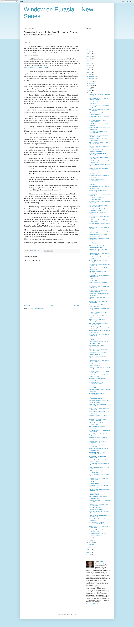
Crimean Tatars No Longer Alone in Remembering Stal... (98, 290)
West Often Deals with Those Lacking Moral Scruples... (98, 146)
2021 (88, 63)
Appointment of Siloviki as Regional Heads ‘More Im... (98, 394)
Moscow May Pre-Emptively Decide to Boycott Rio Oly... (99, 187)
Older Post (76, 305)
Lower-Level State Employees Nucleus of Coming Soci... (99, 490)
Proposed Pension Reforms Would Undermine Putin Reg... (98, 397)
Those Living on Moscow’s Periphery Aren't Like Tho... (98, 449)
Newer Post (27, 305)
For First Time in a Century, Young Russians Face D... (98, 482)
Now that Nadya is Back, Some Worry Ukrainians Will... (98, 169)
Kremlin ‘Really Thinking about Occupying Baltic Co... (97, 379)
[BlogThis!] (47, 251)
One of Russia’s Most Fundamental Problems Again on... (98, 139)
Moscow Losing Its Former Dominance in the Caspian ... (99, 276)
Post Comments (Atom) (37, 308)
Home (52, 305)
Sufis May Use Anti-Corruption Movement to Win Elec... (97, 246)
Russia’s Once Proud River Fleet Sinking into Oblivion (97, 405)
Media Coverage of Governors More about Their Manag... (98, 364)
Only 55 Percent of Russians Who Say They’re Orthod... (99, 213)
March (90, 540)
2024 (88, 56)
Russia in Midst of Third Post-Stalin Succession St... (98, 515)
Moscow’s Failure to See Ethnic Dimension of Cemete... (97, 298)
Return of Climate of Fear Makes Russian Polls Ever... (97, 357)
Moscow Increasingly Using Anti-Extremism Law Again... (97, 442)
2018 (88, 70)
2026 (88, 51)
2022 (88, 60)
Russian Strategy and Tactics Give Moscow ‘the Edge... (98, 353)
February (91, 542)
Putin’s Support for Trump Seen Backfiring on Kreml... (97, 471)
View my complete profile (92, 604)
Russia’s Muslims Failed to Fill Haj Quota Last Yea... (98, 220)
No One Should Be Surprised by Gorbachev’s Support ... (97, 209)
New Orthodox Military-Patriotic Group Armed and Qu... (99, 172)
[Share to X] (48, 251)
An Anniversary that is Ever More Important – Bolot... (97, 456)
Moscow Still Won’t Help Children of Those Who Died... (98, 401)
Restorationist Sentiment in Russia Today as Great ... (98, 154)
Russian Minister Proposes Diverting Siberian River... (98, 504)
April (90, 538)
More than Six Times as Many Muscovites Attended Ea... (96, 523)
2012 (88, 554)
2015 (88, 547)
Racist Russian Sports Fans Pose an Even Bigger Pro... (98, 342)
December (92, 76)
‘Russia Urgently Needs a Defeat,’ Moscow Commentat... (98, 420)
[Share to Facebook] (50, 251)
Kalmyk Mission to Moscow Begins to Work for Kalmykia (98, 135)
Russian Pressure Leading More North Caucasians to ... (99, 161)
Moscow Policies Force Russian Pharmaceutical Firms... (97, 383)
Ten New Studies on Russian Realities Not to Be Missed (99, 375)
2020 (88, 65)
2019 (88, 67)
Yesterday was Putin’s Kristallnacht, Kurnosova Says (98, 346)
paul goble (100, 561)
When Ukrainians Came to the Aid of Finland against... (98, 320)
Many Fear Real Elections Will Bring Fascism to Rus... (98, 231)
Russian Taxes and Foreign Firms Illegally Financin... (97, 493)
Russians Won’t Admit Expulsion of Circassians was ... (98, 235)
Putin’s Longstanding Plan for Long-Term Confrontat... (98, 143)
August (91, 85)
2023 (88, 58)
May (90, 92)
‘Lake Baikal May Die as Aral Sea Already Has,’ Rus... (97, 198)
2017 (88, 72)
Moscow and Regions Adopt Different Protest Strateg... (98, 486)
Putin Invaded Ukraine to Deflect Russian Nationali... (97, 113)
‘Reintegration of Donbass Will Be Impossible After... (98, 191)
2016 (88, 74)
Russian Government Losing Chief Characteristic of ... (98, 250)
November (92, 78)
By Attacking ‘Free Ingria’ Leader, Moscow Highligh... (97, 121)
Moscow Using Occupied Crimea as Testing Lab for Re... (98, 316)
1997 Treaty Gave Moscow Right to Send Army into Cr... (98, 272)
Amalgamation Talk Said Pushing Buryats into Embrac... (97, 453)
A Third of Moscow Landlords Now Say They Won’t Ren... (99, 132)
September (92, 83)
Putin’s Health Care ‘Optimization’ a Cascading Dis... (98, 427)
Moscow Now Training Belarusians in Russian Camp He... (98, 98)
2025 (88, 54)
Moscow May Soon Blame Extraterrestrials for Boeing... (97, 508)
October (91, 81)
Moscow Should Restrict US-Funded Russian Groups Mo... (98, 534)
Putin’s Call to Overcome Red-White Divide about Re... (98, 324)
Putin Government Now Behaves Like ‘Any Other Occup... (98, 349)
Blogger (74, 614)
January (91, 544)
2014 (88, 550)
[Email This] (45, 251)
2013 (88, 552)
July (90, 88)
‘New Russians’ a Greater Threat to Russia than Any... (98, 497)
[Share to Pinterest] (52, 251)
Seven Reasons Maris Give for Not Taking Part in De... (98, 438)
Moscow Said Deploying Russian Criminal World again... (97, 150)
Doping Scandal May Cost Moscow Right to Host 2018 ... (98, 206)
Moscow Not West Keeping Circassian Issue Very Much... (99, 416)
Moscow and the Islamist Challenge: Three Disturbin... (98, 305)
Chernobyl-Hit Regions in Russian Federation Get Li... (98, 530)
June (90, 90)
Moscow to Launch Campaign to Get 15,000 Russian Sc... (98, 180)
